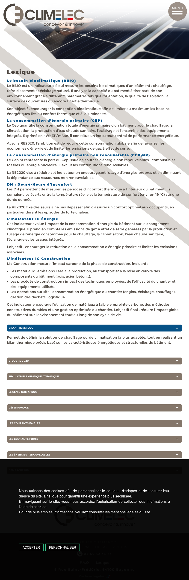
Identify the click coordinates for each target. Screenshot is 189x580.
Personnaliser (62, 547)
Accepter (31, 547)
